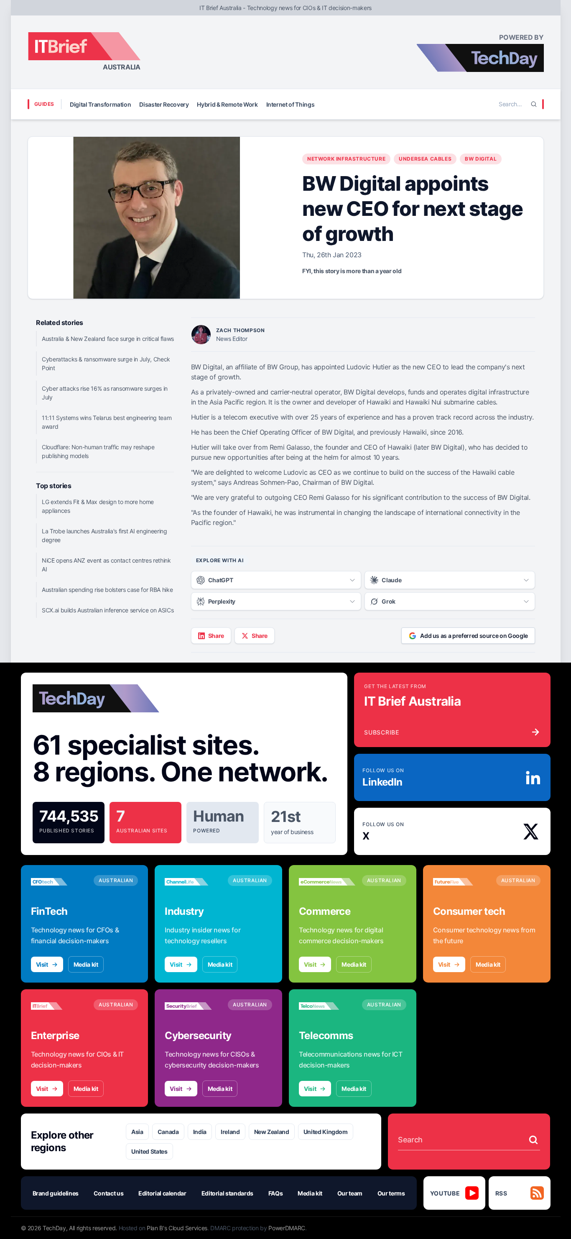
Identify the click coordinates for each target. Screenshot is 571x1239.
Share (216, 635)
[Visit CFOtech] (59, 881)
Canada (168, 1131)
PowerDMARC (286, 1227)
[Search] (534, 104)
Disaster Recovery (164, 104)
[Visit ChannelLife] (193, 881)
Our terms (391, 1193)
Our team (349, 1193)
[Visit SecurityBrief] (193, 1006)
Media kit (86, 964)
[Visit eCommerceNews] (327, 881)
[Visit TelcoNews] (327, 1006)
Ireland (230, 1131)
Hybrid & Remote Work (227, 104)
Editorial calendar (162, 1193)
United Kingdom (325, 1131)
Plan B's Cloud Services (177, 1227)
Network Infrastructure (346, 159)
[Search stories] (533, 1140)
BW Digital (481, 159)
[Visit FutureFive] (461, 881)
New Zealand (271, 1131)
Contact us (109, 1193)
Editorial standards (227, 1193)
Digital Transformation (100, 104)
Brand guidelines (56, 1193)
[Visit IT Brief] (59, 1006)
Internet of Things (290, 104)
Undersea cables (425, 159)
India (199, 1131)
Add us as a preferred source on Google (474, 635)
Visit (42, 964)
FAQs (275, 1193)
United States (149, 1151)
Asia (137, 1131)
